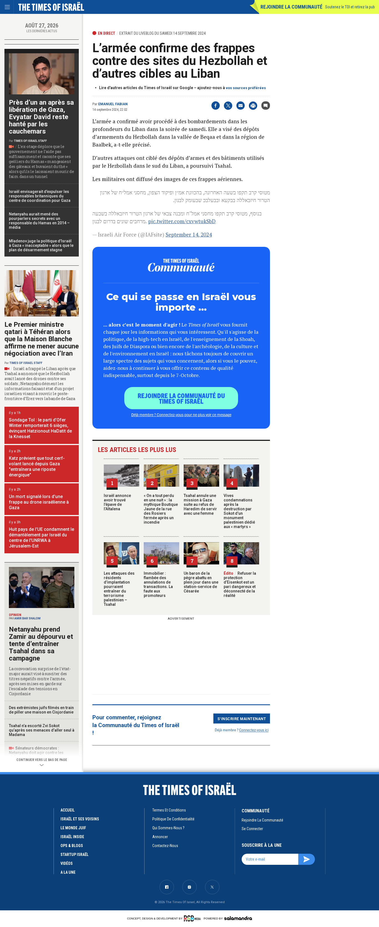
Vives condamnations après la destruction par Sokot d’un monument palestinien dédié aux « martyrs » (239, 511)
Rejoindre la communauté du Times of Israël (181, 398)
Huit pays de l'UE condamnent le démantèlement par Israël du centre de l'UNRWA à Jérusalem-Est (41, 538)
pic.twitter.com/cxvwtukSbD (182, 221)
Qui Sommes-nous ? (168, 828)
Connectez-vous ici (254, 729)
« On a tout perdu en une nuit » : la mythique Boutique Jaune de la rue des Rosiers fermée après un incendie (161, 508)
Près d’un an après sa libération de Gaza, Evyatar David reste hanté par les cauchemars (41, 117)
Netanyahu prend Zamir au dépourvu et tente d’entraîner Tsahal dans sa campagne (41, 643)
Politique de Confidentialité (173, 819)
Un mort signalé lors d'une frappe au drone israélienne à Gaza (39, 502)
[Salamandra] (238, 918)
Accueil (67, 810)
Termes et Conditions (169, 810)
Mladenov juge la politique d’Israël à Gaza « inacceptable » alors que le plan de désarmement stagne (41, 245)
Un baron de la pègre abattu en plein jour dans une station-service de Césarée (201, 582)
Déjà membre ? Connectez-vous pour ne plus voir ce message (181, 414)
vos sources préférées (246, 88)
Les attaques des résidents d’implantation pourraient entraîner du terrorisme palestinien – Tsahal (119, 589)
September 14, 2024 (189, 234)
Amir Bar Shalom (27, 618)
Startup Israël (74, 854)
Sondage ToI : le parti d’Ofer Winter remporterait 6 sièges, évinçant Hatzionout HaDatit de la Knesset (40, 428)
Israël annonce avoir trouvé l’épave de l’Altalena (117, 502)
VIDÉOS (66, 863)
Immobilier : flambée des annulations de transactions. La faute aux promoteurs (158, 584)
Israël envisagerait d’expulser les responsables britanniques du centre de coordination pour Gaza (39, 196)
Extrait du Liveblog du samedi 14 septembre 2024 (162, 33)
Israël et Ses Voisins (79, 819)
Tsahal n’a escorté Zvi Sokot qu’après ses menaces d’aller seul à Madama (41, 730)
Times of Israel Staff (30, 140)
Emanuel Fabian (113, 104)
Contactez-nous (165, 845)
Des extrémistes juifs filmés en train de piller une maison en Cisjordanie (41, 709)
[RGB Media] (193, 918)
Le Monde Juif (73, 828)
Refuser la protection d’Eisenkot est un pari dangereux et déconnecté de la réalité (240, 584)
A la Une (67, 872)
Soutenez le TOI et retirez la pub (350, 7)
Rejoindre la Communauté (291, 7)
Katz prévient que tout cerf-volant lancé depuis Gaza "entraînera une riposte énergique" (37, 467)
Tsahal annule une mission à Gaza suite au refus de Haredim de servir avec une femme (200, 504)
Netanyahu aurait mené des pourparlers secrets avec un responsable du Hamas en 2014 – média (39, 221)
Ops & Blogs (71, 845)
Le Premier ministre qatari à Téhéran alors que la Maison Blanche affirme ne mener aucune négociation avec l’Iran (41, 339)
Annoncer (160, 837)
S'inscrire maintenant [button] (242, 718)
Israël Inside (72, 837)
